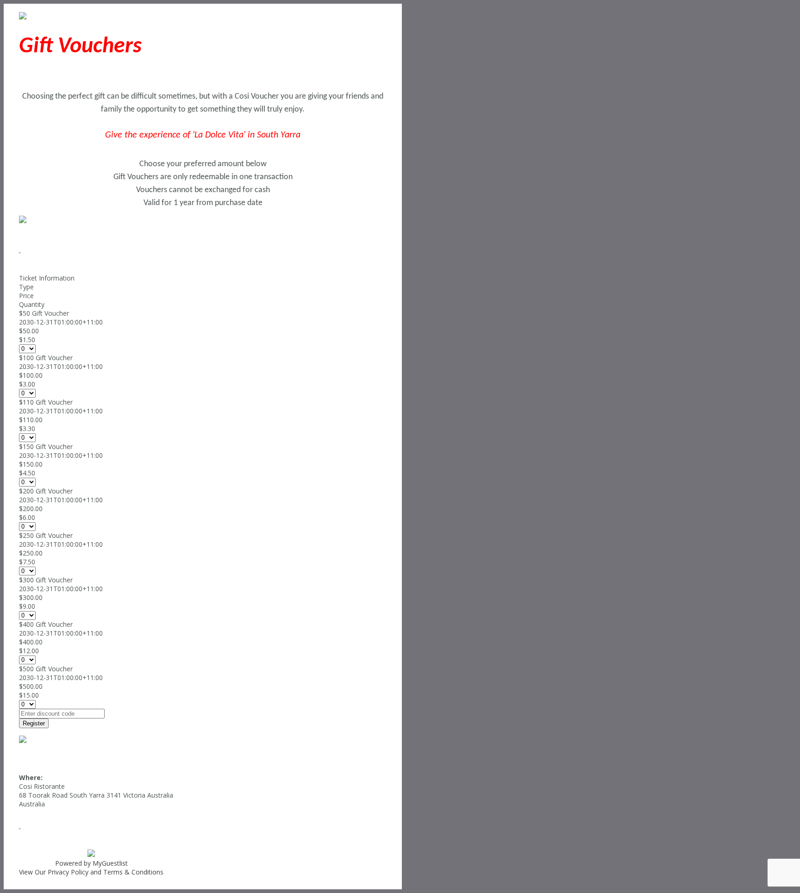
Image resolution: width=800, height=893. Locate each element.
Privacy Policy (68, 872)
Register (34, 723)
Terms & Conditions (133, 872)
